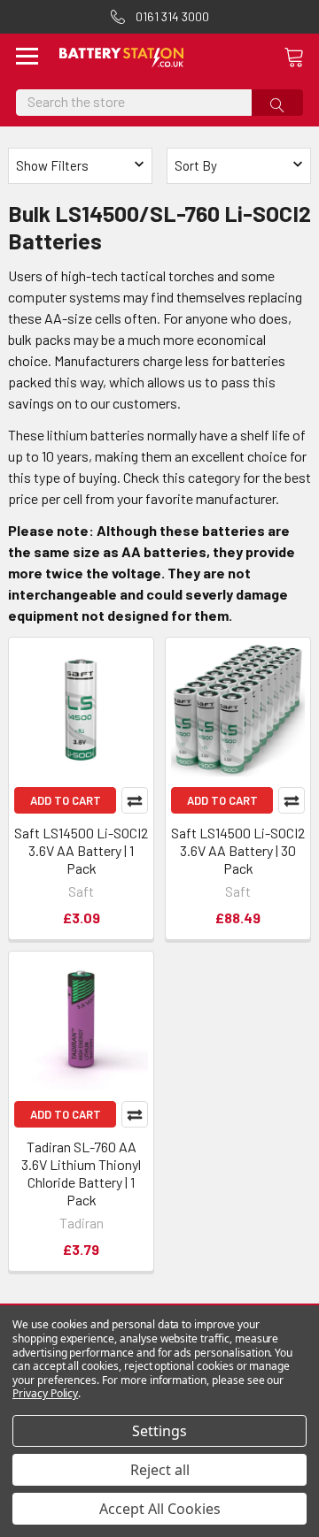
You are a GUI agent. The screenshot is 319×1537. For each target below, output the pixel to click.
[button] (239, 166)
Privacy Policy (45, 1393)
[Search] (277, 102)
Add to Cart (65, 800)
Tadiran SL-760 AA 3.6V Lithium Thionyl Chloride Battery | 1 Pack (81, 1173)
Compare (134, 800)
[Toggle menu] (27, 58)
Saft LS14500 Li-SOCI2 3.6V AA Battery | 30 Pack (238, 850)
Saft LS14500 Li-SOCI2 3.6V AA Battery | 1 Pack (81, 850)
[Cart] (301, 56)
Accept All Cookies (160, 1508)
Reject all (160, 1470)
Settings (159, 1431)
